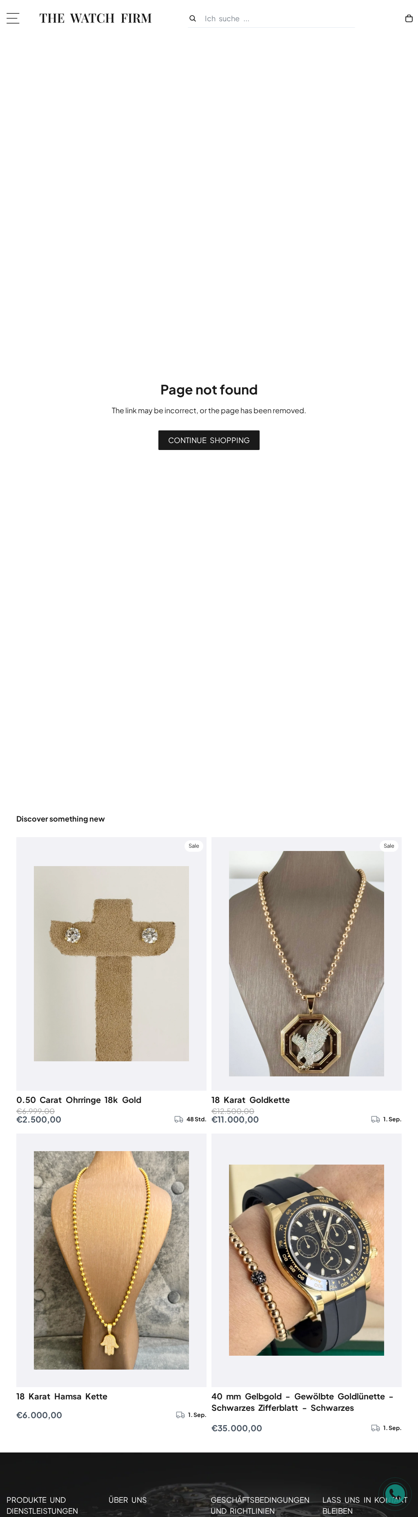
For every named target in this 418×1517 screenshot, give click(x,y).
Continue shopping (209, 440)
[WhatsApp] (395, 1494)
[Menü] (15, 18)
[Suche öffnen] (271, 18)
